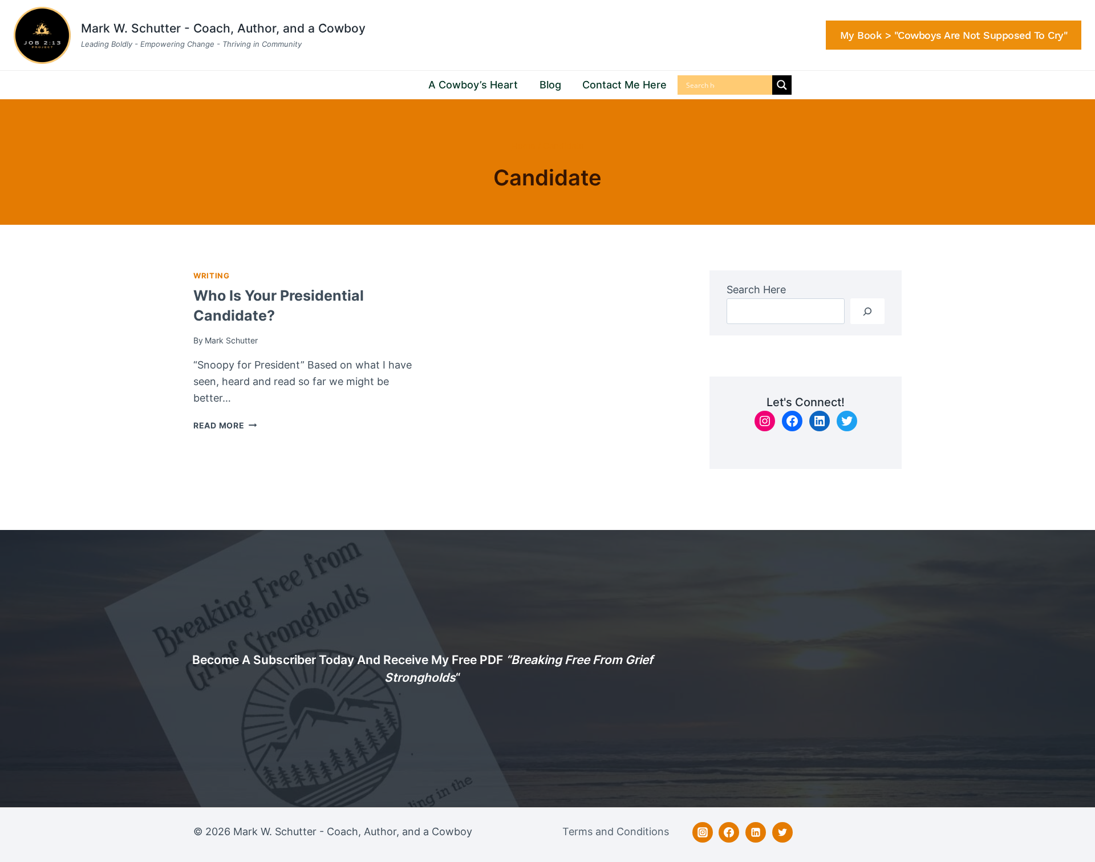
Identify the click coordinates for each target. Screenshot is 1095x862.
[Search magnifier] (782, 85)
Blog (550, 85)
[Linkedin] (755, 832)
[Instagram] (702, 832)
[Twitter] (782, 832)
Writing (211, 276)
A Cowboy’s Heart (473, 85)
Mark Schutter (231, 340)
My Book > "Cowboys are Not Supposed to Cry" (954, 35)
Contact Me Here (624, 85)
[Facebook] (729, 832)
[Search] (867, 311)
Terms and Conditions (615, 831)
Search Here (756, 290)
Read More (225, 425)
